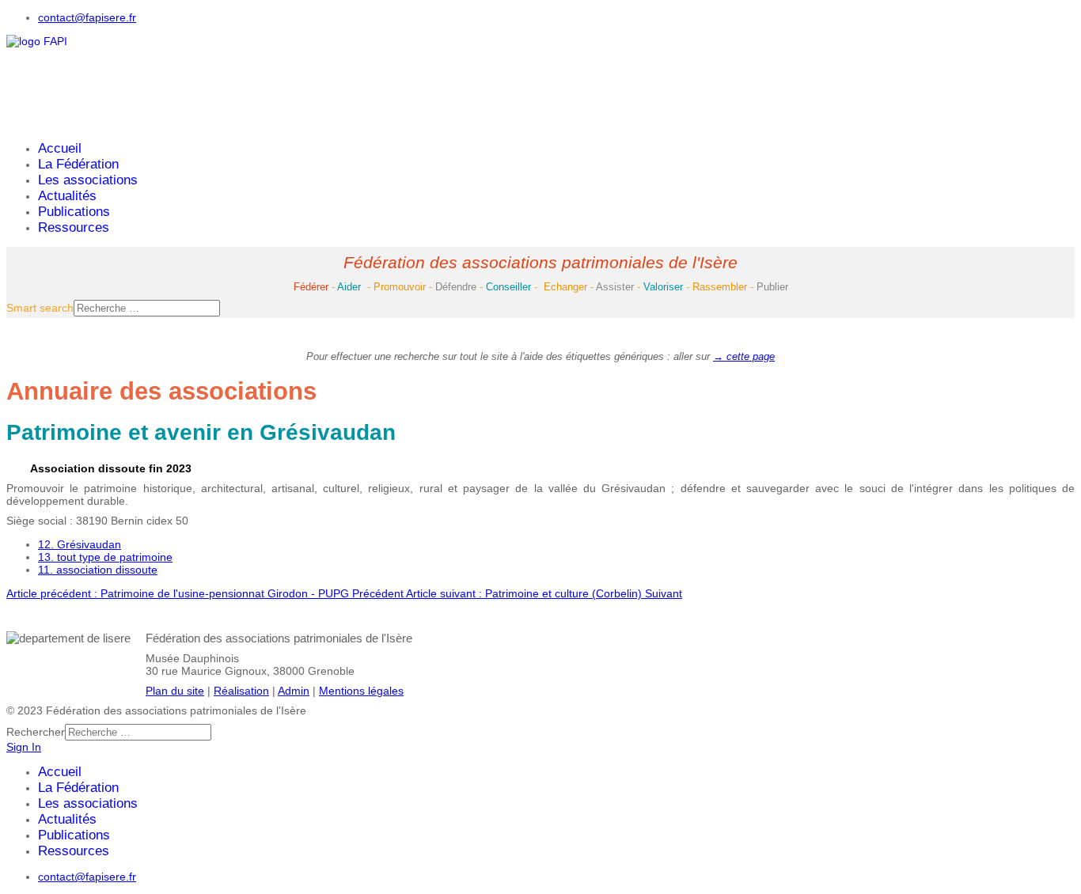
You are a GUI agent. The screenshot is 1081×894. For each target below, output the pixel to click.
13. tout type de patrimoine (105, 557)
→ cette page (744, 356)
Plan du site (175, 690)
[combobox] (147, 308)
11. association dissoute (97, 569)
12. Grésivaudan (79, 544)
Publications (74, 211)
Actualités (67, 195)
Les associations (88, 180)
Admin (293, 690)
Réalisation (241, 690)
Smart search (40, 307)
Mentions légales (361, 690)
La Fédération (78, 164)
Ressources (73, 227)
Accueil (60, 148)
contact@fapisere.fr (87, 17)
